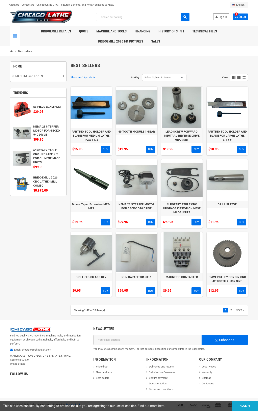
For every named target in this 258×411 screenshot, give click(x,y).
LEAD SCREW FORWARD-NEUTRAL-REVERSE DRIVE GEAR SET (182, 135)
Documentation (157, 383)
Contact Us (28, 4)
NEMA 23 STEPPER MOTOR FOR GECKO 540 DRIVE (46, 130)
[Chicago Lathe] (41, 16)
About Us (14, 4)
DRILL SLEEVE (227, 204)
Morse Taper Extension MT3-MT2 (91, 206)
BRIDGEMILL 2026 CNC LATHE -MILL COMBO (45, 181)
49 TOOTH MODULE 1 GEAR (136, 131)
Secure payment (158, 377)
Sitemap (206, 377)
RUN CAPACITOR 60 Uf (136, 277)
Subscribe (226, 340)
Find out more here (151, 406)
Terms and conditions (161, 389)
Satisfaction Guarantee (162, 372)
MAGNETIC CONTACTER (182, 277)
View (225, 77)
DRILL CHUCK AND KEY (91, 277)
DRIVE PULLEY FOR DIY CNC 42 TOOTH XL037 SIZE (227, 279)
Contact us (208, 383)
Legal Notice (209, 366)
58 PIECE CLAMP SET (47, 106)
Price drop (101, 366)
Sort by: (135, 77)
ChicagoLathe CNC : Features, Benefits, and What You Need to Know (75, 4)
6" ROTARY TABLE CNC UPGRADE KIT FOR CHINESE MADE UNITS (182, 208)
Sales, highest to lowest (158, 77)
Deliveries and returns (161, 366)
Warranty (207, 372)
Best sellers (102, 377)
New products (104, 372)
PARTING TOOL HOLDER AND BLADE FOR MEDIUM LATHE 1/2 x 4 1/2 (91, 135)
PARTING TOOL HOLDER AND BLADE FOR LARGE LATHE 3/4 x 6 (227, 135)
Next (240, 310)
